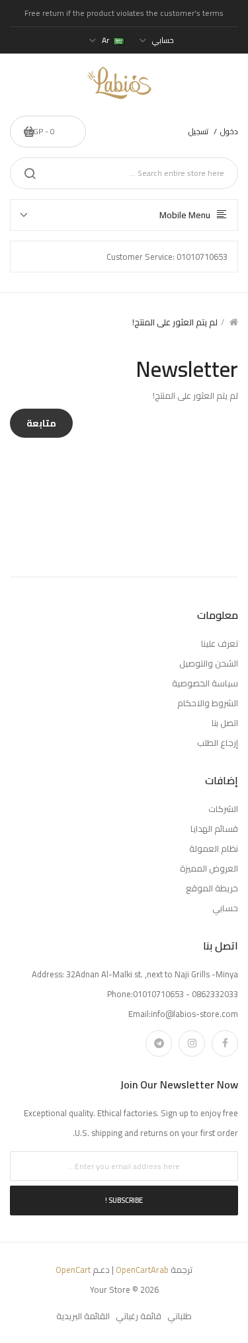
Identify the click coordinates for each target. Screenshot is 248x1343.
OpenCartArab (142, 1270)
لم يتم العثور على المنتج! (175, 322)
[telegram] (158, 1043)
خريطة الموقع (212, 888)
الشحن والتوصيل (208, 663)
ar (105, 40)
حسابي (225, 908)
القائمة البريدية (83, 1316)
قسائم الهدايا (214, 828)
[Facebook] (225, 1043)
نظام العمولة (213, 848)
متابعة (41, 423)
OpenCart (73, 1270)
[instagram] (192, 1043)
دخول (229, 131)
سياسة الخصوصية (205, 683)
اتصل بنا (225, 723)
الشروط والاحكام (207, 703)
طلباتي (179, 1316)
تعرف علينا (219, 643)
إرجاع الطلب (217, 743)
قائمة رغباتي (138, 1316)
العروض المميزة (209, 868)
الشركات (223, 809)
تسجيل (198, 131)
